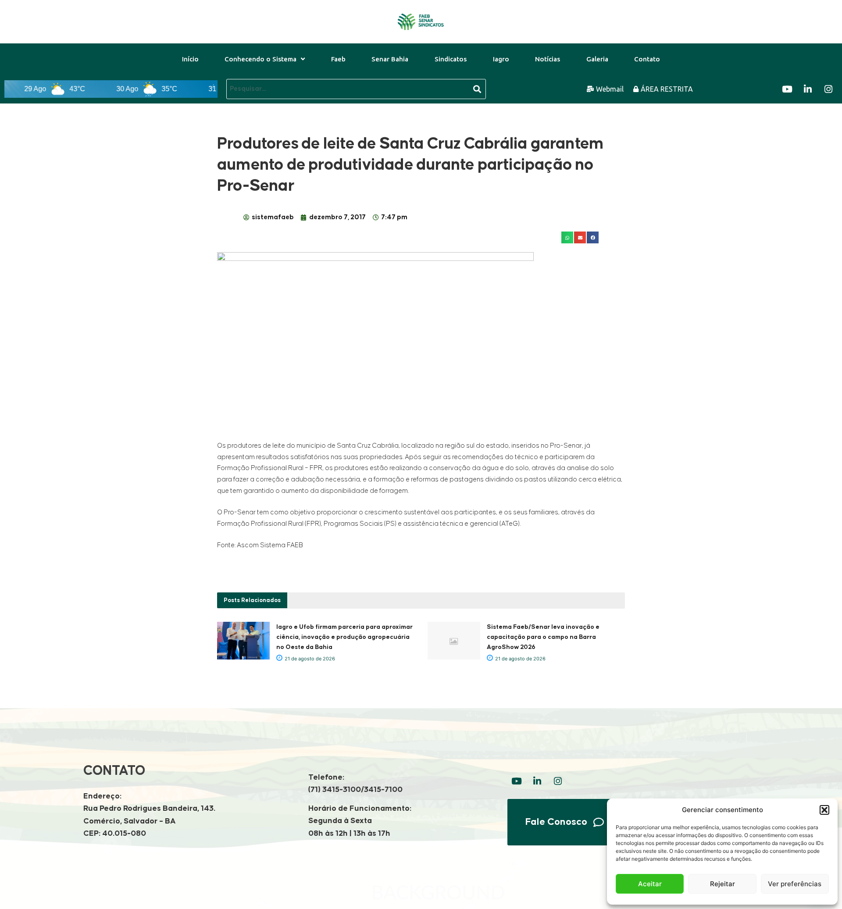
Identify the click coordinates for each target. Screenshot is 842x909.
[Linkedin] (808, 89)
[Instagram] (828, 89)
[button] (824, 810)
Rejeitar (722, 884)
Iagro (501, 59)
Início (190, 59)
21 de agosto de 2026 (309, 659)
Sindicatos (451, 59)
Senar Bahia (389, 59)
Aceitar (650, 884)
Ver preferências (794, 884)
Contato (647, 59)
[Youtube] (787, 89)
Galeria (597, 59)
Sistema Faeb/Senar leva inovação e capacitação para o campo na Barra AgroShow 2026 (543, 637)
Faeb (338, 59)
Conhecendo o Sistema (260, 59)
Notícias (547, 59)
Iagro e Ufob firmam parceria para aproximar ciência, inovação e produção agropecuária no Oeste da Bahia (344, 637)
